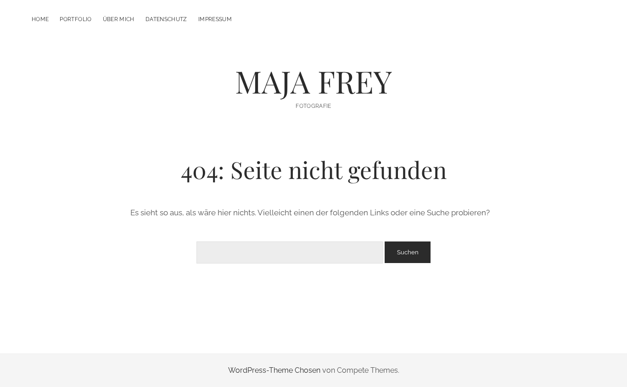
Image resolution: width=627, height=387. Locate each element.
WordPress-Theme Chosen (274, 370)
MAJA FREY (313, 81)
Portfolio (75, 19)
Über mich (118, 19)
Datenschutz (166, 19)
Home (40, 19)
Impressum (215, 19)
